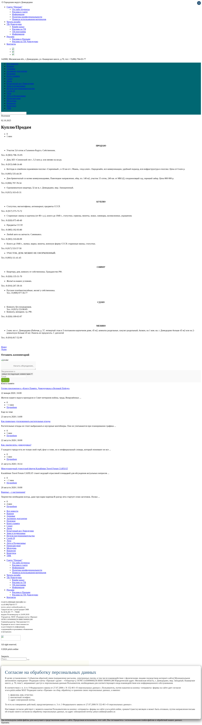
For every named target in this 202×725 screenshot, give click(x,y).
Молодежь (11, 101)
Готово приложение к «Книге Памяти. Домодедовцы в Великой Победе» (35, 388)
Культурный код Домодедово (20, 83)
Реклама (10, 36)
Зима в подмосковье (16, 86)
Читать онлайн (13, 22)
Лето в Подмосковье (16, 96)
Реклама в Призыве (21, 39)
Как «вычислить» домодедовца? (16, 445)
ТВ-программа (19, 31)
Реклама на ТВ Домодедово (25, 41)
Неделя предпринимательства (21, 88)
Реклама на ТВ (19, 29)
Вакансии (11, 103)
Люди (9, 81)
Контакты (11, 44)
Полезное (11, 73)
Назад (4, 347)
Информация (18, 14)
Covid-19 (11, 91)
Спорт (10, 78)
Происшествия (13, 98)
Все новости (12, 64)
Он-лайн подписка (21, 9)
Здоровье (11, 69)
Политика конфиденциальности (27, 17)
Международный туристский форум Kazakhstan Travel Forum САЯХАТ (34, 468)
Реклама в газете (20, 12)
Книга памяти (13, 76)
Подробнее (12, 407)
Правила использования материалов (29, 19)
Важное (10, 66)
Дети (9, 93)
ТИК (9, 108)
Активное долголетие (17, 71)
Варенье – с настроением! (13, 492)
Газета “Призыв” (14, 7)
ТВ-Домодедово (14, 24)
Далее (4, 349)
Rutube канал (18, 27)
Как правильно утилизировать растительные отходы (25, 421)
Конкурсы (11, 106)
